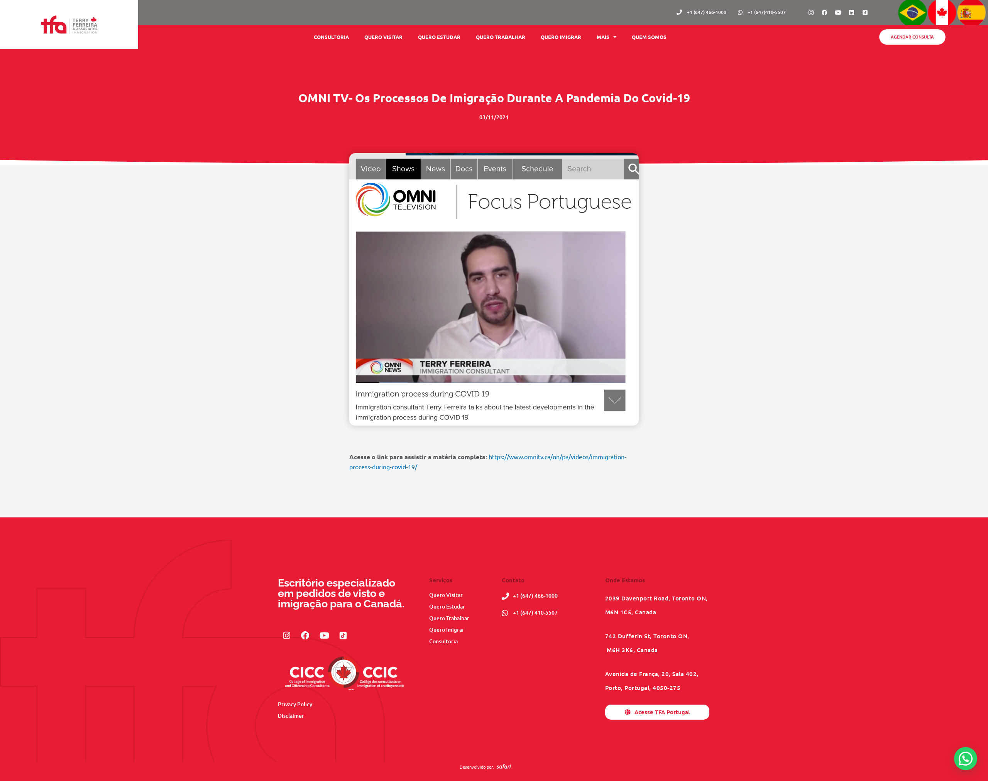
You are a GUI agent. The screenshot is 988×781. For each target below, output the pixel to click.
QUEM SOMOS (649, 37)
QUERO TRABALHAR (500, 37)
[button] (965, 758)
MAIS (603, 37)
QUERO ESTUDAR (439, 37)
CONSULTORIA (331, 37)
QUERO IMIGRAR (561, 37)
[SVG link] (504, 766)
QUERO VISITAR (383, 37)
